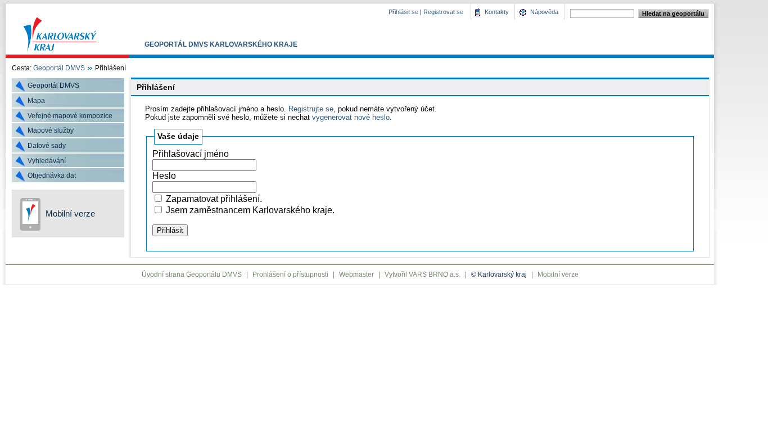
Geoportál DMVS (59, 68)
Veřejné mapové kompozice (70, 116)
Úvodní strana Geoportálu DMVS (192, 274)
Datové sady (47, 146)
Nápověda (544, 11)
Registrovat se (443, 11)
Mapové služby (51, 130)
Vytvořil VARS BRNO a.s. (422, 274)
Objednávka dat (52, 175)
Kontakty (497, 11)
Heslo (164, 176)
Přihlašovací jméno (190, 154)
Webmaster (356, 274)
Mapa (36, 101)
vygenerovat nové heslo (351, 117)
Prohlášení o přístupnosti (290, 274)
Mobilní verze (70, 213)
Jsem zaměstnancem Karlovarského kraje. (250, 210)
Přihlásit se (403, 11)
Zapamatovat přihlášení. (214, 199)
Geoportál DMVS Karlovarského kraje (220, 44)
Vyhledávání (47, 161)
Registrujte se (310, 109)
